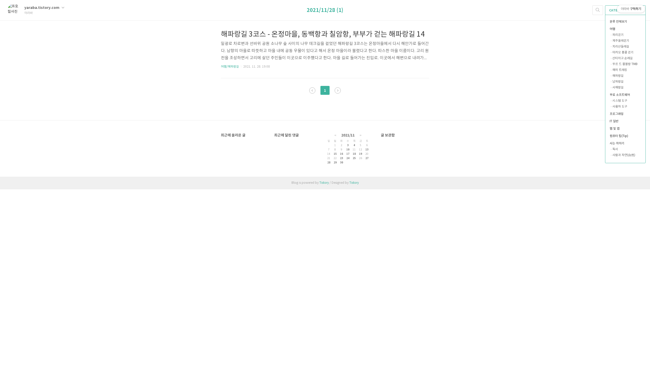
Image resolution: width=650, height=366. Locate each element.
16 (341, 154)
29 (335, 162)
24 (347, 158)
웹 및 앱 (615, 128)
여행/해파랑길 (230, 66)
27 (366, 158)
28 (328, 162)
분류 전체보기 (618, 21)
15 (335, 154)
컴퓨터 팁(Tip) (619, 136)
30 (341, 162)
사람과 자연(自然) (623, 155)
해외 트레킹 (619, 70)
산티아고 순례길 (622, 58)
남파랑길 (618, 81)
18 (354, 154)
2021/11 (348, 135)
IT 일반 (614, 121)
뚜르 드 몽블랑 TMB (625, 64)
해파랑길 (618, 76)
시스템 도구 (619, 100)
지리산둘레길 (620, 46)
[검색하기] (598, 10)
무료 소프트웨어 (620, 95)
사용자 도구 (619, 106)
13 (366, 149)
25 (354, 158)
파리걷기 (618, 35)
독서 (615, 149)
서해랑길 (618, 87)
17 (347, 154)
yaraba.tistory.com (42, 8)
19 (360, 154)
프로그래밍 (617, 114)
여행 (612, 29)
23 (341, 158)
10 (347, 149)
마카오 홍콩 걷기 (622, 52)
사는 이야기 (617, 143)
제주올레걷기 (620, 40)
